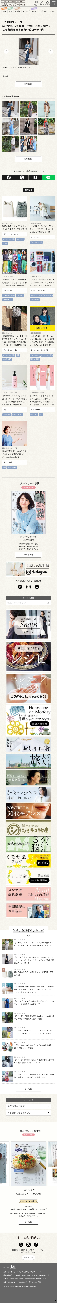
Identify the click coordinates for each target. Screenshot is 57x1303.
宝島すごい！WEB (9, 1282)
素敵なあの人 (7, 1275)
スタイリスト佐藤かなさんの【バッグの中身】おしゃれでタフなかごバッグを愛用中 (42, 282)
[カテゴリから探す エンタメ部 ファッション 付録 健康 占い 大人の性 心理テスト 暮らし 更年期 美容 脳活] (28, 1106)
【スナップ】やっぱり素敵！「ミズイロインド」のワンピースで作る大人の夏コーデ (34, 1002)
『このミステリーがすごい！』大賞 (29, 1282)
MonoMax (13, 1278)
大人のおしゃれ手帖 (28, 1272)
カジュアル (20, 295)
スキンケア (6, 415)
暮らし (6, 234)
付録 (10, 11)
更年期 (17, 11)
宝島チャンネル (8, 1272)
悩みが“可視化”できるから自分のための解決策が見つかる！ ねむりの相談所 (14, 454)
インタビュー (34, 355)
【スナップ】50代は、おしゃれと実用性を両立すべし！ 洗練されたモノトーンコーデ (34, 1061)
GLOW (5, 1278)
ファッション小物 (9, 239)
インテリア (20, 239)
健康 (4, 11)
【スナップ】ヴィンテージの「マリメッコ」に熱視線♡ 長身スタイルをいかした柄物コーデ (34, 1076)
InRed (18, 1272)
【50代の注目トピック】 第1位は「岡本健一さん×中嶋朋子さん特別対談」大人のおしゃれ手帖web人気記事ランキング (42, 342)
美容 (5, 410)
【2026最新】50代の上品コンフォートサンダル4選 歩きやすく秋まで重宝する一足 (42, 229)
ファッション (13, 234)
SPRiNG (34, 1275)
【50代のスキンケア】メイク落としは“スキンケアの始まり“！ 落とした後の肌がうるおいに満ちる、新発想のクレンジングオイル (14, 401)
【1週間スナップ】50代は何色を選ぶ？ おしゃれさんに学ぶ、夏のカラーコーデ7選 (14, 282)
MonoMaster (29, 1278)
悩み (41, 415)
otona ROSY (26, 1275)
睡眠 (4, 467)
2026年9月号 (7, 359)
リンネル (17, 1275)
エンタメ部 (42, 11)
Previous (6, 51)
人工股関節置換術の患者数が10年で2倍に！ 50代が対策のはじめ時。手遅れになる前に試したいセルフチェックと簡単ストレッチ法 (34, 989)
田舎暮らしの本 (41, 1278)
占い (34, 11)
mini (44, 1272)
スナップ (26, 11)
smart (21, 1278)
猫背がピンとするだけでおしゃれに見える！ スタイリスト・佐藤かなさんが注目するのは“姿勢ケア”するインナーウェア (42, 401)
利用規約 (15, 1250)
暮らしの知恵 (48, 295)
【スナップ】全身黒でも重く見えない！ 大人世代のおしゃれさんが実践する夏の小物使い (34, 1017)
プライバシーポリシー (37, 1250)
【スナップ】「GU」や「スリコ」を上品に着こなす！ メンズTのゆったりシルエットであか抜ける (33, 1032)
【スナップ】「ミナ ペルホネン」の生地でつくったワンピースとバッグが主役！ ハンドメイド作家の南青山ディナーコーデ (34, 960)
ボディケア (34, 415)
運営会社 (24, 1250)
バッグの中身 (34, 300)
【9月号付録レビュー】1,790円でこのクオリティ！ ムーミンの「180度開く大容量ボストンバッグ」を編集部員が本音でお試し (14, 342)
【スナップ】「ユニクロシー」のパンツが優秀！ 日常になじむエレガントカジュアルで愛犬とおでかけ (34, 944)
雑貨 (18, 355)
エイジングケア (17, 415)
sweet (39, 1272)
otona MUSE (43, 1275)
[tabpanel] (28, 53)
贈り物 (5, 243)
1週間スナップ (7, 300)
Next (50, 51)
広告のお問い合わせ (28, 1252)
